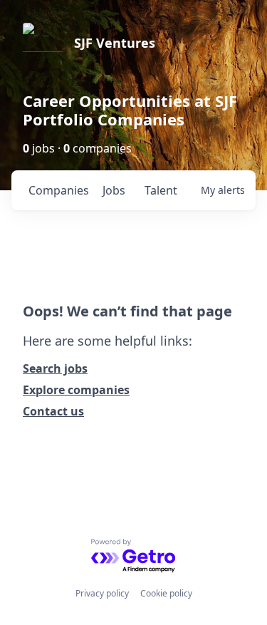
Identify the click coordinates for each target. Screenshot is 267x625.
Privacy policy (102, 593)
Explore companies (76, 390)
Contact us (53, 411)
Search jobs (55, 368)
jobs (114, 190)
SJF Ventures (114, 42)
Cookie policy (166, 593)
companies (58, 190)
